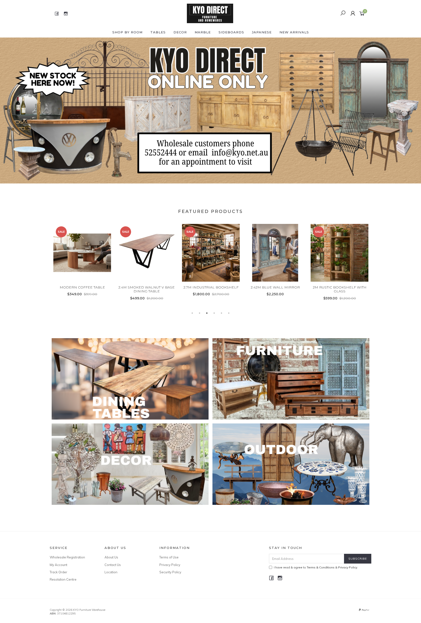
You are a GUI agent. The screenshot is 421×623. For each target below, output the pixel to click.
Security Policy (170, 572)
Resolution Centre (63, 579)
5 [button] (221, 313)
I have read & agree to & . (316, 567)
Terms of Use (169, 557)
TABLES (158, 32)
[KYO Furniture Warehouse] (210, 13)
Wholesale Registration (67, 557)
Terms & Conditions (321, 567)
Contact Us (113, 565)
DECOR (180, 32)
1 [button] (192, 313)
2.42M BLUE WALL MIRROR (275, 287)
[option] (210, 111)
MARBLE (203, 32)
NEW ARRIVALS (294, 32)
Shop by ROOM (127, 32)
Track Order (58, 572)
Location (111, 572)
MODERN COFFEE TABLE (82, 287)
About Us (111, 557)
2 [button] (199, 313)
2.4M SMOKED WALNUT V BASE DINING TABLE (146, 289)
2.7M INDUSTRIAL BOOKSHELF (211, 287)
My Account (58, 565)
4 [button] (214, 313)
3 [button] (206, 313)
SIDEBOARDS (231, 32)
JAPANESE (262, 32)
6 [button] (228, 313)
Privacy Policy (169, 565)
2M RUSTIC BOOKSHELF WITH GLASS (339, 289)
